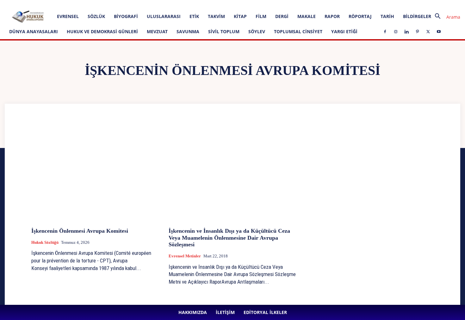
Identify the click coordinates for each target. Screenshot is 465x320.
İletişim (84, 4)
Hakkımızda (63, 4)
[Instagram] (147, 4)
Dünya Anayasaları (33, 31)
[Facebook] (136, 4)
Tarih (387, 16)
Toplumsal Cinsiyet (298, 31)
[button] (445, 17)
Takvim (216, 16)
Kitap (240, 16)
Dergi (281, 16)
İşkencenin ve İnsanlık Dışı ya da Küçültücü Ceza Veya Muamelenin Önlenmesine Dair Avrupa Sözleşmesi (229, 238)
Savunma (188, 31)
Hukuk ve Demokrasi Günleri (102, 31)
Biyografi (126, 16)
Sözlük (96, 16)
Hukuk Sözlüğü (45, 242)
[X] (178, 4)
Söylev (256, 31)
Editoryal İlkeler (109, 4)
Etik (194, 16)
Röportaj (360, 16)
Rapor (332, 16)
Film (261, 16)
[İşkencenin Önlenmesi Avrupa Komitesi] (95, 175)
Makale (306, 16)
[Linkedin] (157, 4)
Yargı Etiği (344, 31)
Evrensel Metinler (185, 256)
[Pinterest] (168, 4)
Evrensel (68, 16)
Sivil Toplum (223, 31)
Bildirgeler (417, 16)
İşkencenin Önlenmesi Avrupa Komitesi (79, 231)
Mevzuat (157, 31)
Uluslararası (164, 16)
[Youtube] (189, 4)
